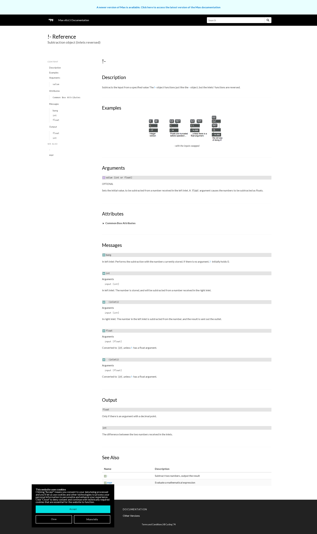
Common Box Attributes (66, 97)
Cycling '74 (170, 524)
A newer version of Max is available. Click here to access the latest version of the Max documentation (158, 7)
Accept (73, 509)
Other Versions (131, 515)
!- (155, 87)
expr (51, 155)
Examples (53, 72)
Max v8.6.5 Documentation (73, 20)
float (56, 120)
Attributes (54, 91)
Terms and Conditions (152, 524)
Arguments (54, 77)
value (56, 84)
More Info (92, 519)
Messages (54, 104)
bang (55, 110)
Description (55, 67)
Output (53, 126)
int (55, 115)
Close (53, 519)
